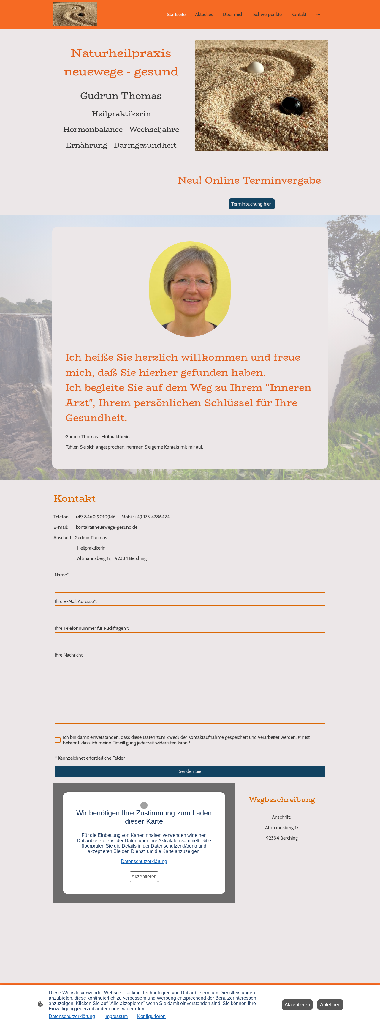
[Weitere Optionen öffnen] (318, 14)
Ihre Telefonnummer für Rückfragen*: (92, 628)
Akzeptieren (144, 876)
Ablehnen (330, 1004)
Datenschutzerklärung (144, 861)
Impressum (116, 1016)
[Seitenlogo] (75, 14)
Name (62, 575)
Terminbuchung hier (251, 204)
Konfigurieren (151, 1016)
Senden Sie (190, 771)
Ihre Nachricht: (69, 655)
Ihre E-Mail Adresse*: (76, 601)
